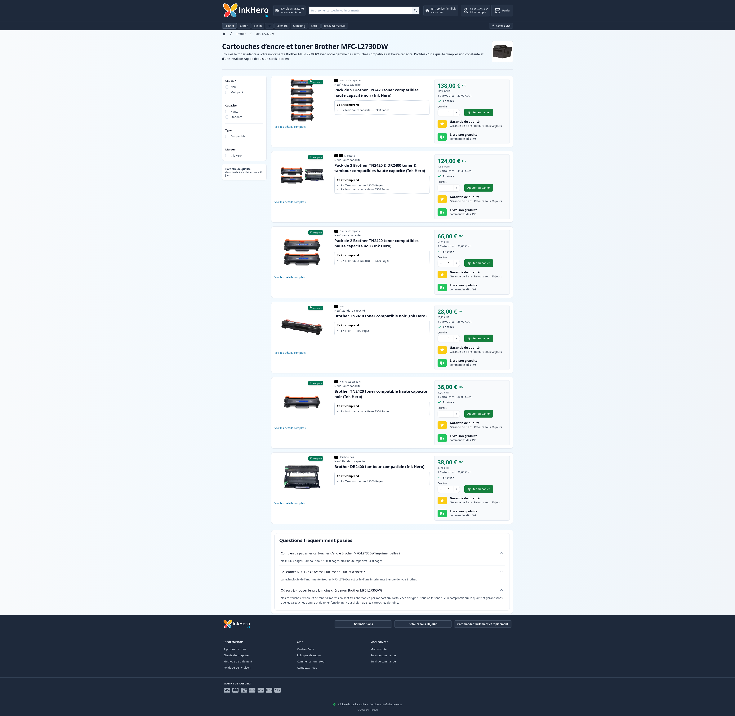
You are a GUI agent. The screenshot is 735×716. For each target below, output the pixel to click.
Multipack (237, 92)
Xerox (314, 26)
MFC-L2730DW (265, 34)
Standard (237, 117)
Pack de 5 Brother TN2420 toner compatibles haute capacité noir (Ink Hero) (376, 92)
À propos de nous (235, 649)
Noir (233, 87)
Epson (258, 26)
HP (269, 26)
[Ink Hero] (246, 11)
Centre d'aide (305, 649)
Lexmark (282, 26)
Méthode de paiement (238, 661)
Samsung (299, 26)
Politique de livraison (237, 667)
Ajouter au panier (480, 113)
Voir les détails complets (290, 126)
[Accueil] (224, 34)
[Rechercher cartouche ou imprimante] (415, 10)
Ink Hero (236, 155)
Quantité (442, 106)
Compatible (238, 136)
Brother (229, 26)
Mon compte (379, 649)
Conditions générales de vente (386, 704)
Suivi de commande (383, 655)
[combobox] (364, 10)
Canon (244, 26)
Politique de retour (309, 655)
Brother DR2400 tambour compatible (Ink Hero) (379, 466)
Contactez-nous (307, 667)
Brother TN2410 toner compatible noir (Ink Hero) (380, 316)
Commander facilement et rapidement (482, 624)
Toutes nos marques (334, 25)
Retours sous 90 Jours (423, 624)
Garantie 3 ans (363, 624)
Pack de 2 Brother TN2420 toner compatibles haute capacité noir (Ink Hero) (376, 243)
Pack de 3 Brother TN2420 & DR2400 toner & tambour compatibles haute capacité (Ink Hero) (379, 168)
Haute (234, 111)
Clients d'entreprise (236, 655)
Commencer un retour (311, 661)
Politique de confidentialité (352, 704)
